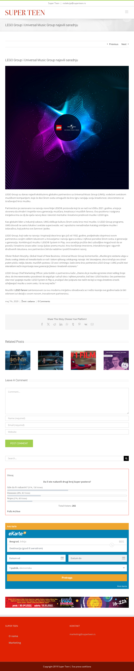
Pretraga (67, 577)
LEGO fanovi (20, 290)
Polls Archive (13, 511)
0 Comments (44, 301)
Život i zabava (28, 301)
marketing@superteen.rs (82, 634)
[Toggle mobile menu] (127, 12)
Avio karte (122, 586)
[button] (7, 360)
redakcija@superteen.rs (74, 3)
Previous (113, 44)
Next (123, 44)
